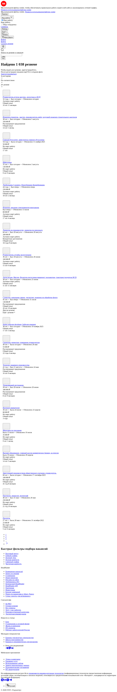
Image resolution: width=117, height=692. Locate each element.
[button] (3, 40)
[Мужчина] (6, 93)
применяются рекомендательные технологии (46, 673)
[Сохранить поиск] (3, 58)
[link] (5, 34)
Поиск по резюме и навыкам (12, 53)
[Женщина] (6, 136)
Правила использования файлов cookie (40, 12)
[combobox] (11, 55)
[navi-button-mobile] (3, 46)
